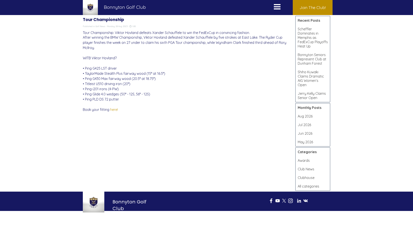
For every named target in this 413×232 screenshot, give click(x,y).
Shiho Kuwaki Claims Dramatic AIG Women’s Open (311, 78)
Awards (304, 160)
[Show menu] (277, 8)
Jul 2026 (304, 125)
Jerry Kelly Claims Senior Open (312, 95)
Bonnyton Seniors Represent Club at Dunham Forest (312, 59)
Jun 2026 (305, 133)
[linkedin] (299, 200)
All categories (308, 186)
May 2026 (305, 142)
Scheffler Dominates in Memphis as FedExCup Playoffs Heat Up (313, 37)
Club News (306, 169)
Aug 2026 (305, 116)
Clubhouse (306, 178)
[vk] (305, 200)
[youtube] (277, 200)
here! (114, 109)
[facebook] (271, 200)
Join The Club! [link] (313, 7)
